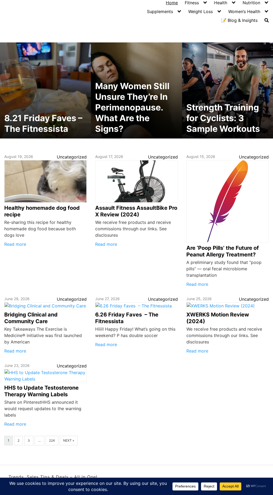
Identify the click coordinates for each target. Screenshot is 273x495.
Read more (15, 244)
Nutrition (251, 2)
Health (220, 2)
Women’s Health (244, 11)
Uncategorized (72, 157)
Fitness (192, 2)
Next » (68, 440)
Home (172, 2)
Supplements (160, 11)
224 (52, 440)
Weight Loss (200, 11)
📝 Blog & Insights (239, 20)
